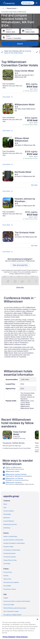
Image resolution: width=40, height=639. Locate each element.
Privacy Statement (9, 637)
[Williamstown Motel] (20, 114)
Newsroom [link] (6, 517)
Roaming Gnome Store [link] (10, 524)
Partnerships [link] (7, 514)
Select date (10, 32)
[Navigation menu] (36, 3)
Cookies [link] (5, 575)
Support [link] (5, 598)
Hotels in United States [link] (10, 536)
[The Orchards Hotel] (20, 239)
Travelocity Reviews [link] (9, 553)
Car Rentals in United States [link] (11, 550)
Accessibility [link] (7, 586)
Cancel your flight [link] (8, 604)
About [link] (5, 504)
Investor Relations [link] (8, 521)
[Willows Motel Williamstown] (20, 148)
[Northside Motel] (20, 178)
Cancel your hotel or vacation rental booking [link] (16, 601)
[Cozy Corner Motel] (20, 80)
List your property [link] (8, 511)
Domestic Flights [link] (8, 546)
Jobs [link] (4, 507)
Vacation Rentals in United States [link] (13, 540)
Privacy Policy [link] (7, 572)
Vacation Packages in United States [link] (14, 543)
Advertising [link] (6, 528)
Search (20, 44)
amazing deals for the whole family (17, 52)
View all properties (20, 265)
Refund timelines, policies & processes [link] (14, 608)
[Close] (37, 619)
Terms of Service (22, 637)
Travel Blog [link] (6, 563)
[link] (20, 468)
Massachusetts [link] (11, 8)
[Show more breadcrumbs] (3, 8)
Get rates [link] (34, 185)
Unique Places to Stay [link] (10, 560)
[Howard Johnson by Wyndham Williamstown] (20, 208)
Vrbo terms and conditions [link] (11, 582)
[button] (20, 97)
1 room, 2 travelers (13, 38)
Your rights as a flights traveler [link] (12, 615)
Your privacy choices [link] (9, 589)
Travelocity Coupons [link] (9, 557)
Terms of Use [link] (7, 579)
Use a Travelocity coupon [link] (11, 611)
